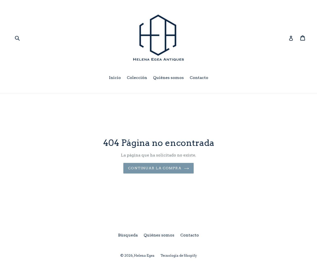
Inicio (115, 77)
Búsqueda (128, 235)
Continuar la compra (154, 168)
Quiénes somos (168, 77)
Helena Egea (144, 255)
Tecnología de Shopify (178, 255)
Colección (137, 77)
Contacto (199, 77)
